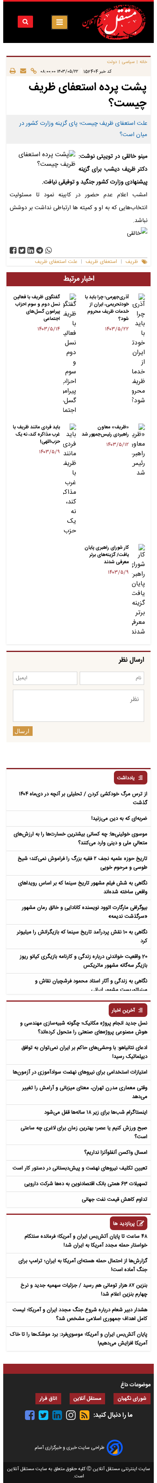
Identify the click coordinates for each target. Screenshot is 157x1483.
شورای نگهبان (132, 1399)
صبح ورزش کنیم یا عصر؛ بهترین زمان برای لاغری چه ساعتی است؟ (84, 1132)
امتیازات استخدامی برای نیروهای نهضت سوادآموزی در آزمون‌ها (80, 1072)
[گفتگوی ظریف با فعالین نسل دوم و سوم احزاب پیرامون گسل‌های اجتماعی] (69, 354)
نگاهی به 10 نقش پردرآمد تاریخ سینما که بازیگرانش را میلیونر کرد (82, 936)
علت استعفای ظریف (56, 262)
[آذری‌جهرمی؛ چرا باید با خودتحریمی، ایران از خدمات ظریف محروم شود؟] (138, 349)
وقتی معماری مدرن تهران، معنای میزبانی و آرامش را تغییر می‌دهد (84, 1092)
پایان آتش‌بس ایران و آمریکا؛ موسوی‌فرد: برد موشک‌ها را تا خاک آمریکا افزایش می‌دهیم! (78, 1339)
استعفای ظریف (101, 262)
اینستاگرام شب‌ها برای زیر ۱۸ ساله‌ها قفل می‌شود (95, 1112)
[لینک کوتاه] (31, 71)
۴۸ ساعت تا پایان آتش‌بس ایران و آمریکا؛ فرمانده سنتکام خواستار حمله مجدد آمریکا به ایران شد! (86, 1241)
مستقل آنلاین (87, 1399)
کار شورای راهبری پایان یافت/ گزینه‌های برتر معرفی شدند (107, 555)
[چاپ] (13, 71)
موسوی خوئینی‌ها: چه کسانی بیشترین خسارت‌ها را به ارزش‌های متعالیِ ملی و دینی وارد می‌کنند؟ (80, 838)
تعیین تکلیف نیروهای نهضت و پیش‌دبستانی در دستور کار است (79, 1168)
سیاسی (128, 62)
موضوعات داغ (135, 1385)
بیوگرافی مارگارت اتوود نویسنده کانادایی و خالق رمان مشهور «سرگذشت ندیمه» (84, 912)
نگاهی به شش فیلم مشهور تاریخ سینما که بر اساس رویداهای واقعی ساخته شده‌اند (82, 887)
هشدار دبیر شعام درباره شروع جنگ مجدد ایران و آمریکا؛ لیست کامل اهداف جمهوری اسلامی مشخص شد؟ (79, 1314)
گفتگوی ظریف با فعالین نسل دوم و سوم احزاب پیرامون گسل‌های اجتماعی (37, 308)
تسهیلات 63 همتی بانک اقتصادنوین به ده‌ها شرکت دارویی (85, 1183)
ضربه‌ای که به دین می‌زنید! (119, 818)
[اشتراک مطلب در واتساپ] (48, 250)
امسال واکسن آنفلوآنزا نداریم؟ (115, 1152)
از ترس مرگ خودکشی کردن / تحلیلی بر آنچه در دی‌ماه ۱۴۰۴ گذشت (83, 798)
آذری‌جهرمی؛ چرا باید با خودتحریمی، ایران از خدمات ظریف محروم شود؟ (107, 308)
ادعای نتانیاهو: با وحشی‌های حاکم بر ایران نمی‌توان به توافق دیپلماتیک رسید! (84, 1052)
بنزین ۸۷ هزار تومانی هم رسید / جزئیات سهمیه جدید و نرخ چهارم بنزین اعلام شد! (84, 1290)
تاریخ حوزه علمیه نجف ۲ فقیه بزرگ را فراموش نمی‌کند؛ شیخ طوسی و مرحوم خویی (82, 863)
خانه (143, 62)
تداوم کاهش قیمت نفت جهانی (114, 1199)
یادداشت (126, 778)
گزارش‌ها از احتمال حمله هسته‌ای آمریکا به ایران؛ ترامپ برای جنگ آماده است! (83, 1265)
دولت (112, 62)
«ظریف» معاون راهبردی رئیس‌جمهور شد (105, 430)
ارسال (21, 731)
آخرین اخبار (123, 1010)
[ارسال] (21, 71)
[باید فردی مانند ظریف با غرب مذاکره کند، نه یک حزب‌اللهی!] (69, 480)
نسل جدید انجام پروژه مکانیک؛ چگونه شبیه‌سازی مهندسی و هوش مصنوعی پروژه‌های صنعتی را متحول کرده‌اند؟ (83, 1028)
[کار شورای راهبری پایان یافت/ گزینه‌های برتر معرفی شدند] (138, 590)
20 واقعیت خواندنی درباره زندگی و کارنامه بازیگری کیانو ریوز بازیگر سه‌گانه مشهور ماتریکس (83, 961)
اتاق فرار (48, 1399)
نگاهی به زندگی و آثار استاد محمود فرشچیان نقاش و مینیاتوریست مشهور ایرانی (91, 985)
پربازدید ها (124, 1224)
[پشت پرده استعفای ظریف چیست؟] (39, 250)
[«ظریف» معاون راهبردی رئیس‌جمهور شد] (138, 451)
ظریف (132, 262)
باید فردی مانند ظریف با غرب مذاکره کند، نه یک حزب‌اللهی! (36, 434)
